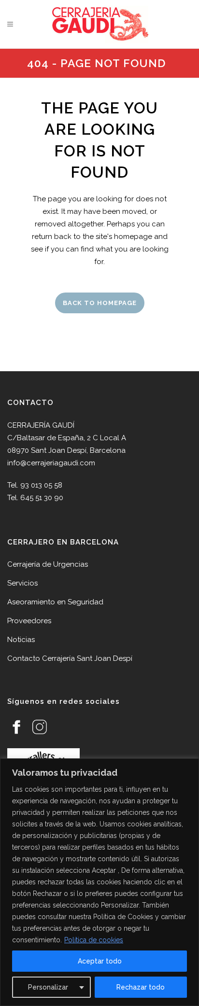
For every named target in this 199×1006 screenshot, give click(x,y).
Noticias (21, 639)
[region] (99, 882)
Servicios (22, 583)
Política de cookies (93, 940)
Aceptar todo (100, 961)
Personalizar (48, 987)
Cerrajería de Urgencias (47, 564)
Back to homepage (100, 303)
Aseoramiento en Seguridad (55, 602)
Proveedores (29, 620)
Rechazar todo (140, 987)
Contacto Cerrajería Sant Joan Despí (69, 658)
